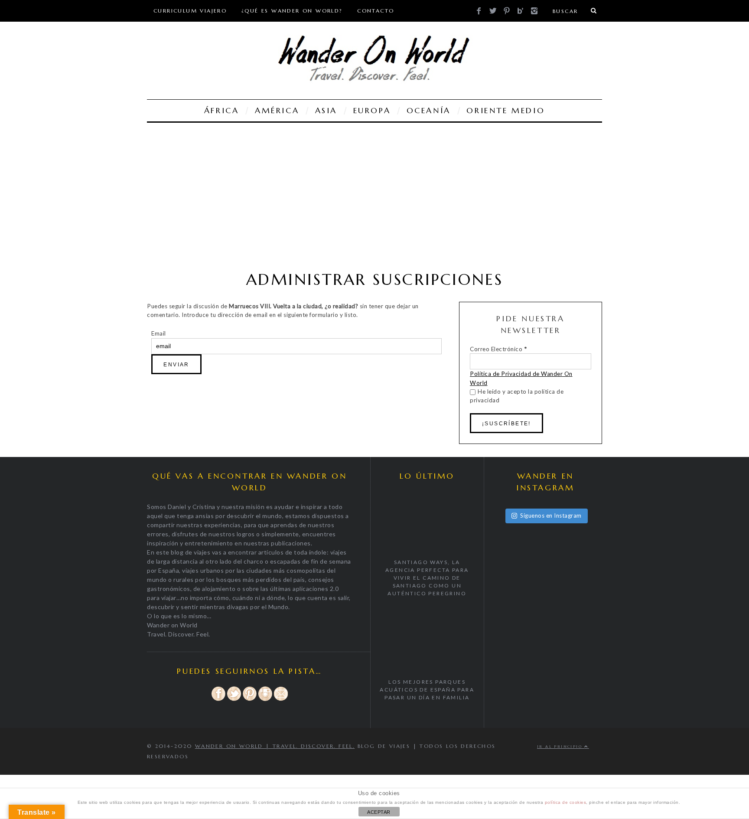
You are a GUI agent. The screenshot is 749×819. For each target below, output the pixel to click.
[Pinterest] (249, 699)
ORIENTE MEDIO (505, 110)
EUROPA (372, 110)
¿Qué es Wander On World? (292, 10)
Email (158, 333)
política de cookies (565, 802)
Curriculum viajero (190, 10)
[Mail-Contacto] (281, 699)
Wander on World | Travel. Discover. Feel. (275, 746)
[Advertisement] (374, 196)
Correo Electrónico (498, 349)
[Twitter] (234, 699)
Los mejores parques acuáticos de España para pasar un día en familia (427, 690)
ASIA (326, 110)
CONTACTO (375, 10)
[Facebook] (218, 699)
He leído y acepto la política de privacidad (516, 396)
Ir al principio (560, 746)
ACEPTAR (379, 812)
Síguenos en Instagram (551, 515)
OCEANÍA (429, 110)
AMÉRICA (277, 110)
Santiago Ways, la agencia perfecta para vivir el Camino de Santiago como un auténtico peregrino (427, 578)
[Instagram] (265, 699)
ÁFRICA (221, 110)
